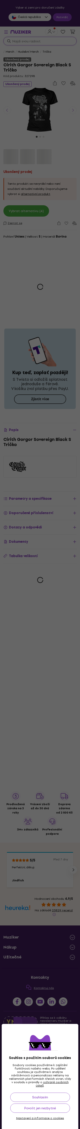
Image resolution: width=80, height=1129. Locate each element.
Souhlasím (40, 1097)
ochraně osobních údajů (52, 1084)
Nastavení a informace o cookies (40, 1118)
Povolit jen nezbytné (40, 1108)
